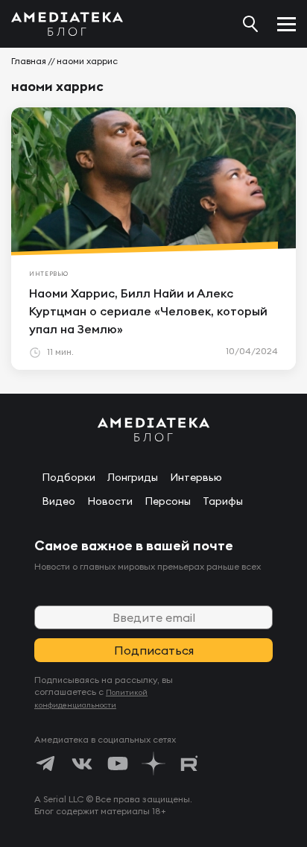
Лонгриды (132, 477)
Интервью (196, 477)
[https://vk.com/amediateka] (82, 763)
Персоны (168, 501)
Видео (58, 501)
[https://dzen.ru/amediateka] (153, 763)
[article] (153, 238)
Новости (110, 501)
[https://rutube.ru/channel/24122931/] (189, 763)
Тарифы (223, 501)
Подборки (68, 477)
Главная (28, 60)
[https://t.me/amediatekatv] (46, 763)
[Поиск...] (250, 24)
